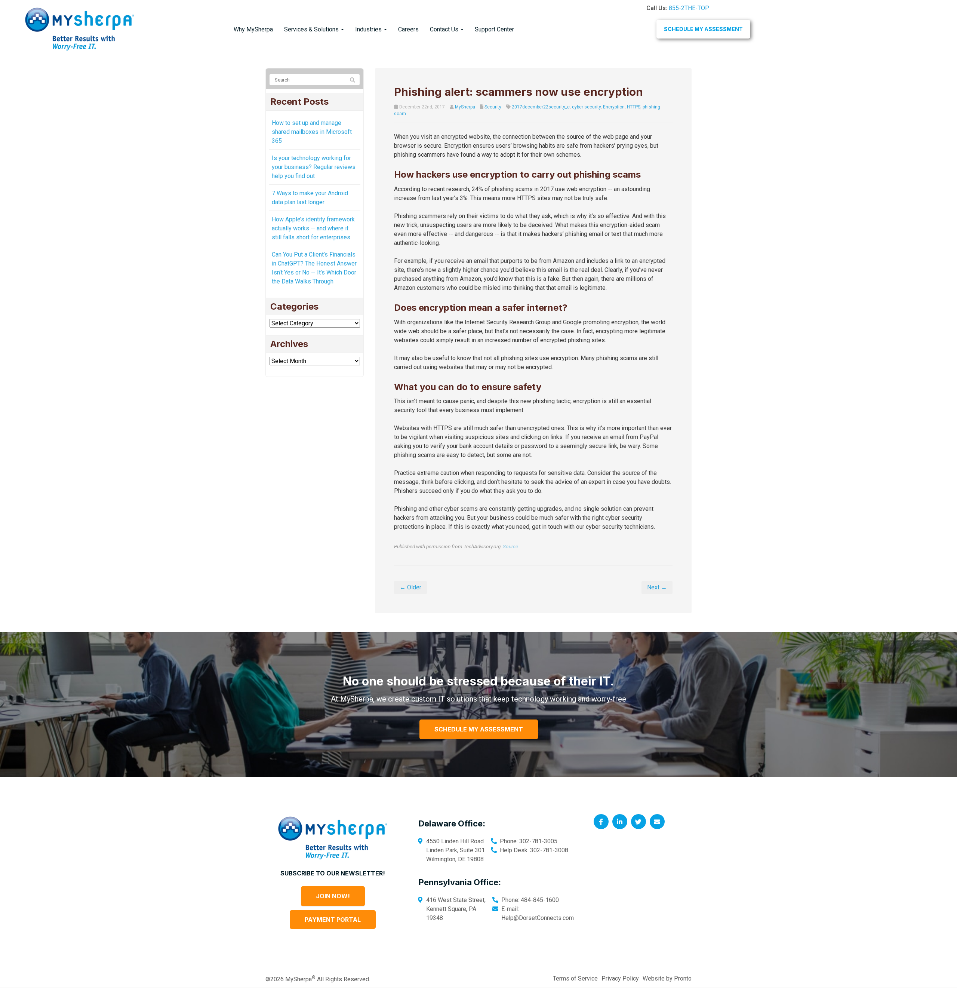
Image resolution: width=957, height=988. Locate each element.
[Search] (352, 80)
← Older (410, 587)
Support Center (494, 29)
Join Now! (333, 896)
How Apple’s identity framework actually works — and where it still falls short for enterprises (313, 228)
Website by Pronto (667, 978)
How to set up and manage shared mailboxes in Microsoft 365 (312, 131)
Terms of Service (575, 978)
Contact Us (445, 29)
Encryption (614, 107)
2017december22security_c (541, 107)
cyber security (586, 107)
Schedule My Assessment (703, 29)
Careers (408, 29)
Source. (511, 546)
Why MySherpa (253, 29)
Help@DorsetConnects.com (537, 917)
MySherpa (465, 107)
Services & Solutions (312, 29)
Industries (369, 29)
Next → (657, 587)
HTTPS (633, 107)
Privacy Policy (620, 978)
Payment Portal (333, 919)
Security (492, 107)
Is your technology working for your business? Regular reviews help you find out (314, 167)
